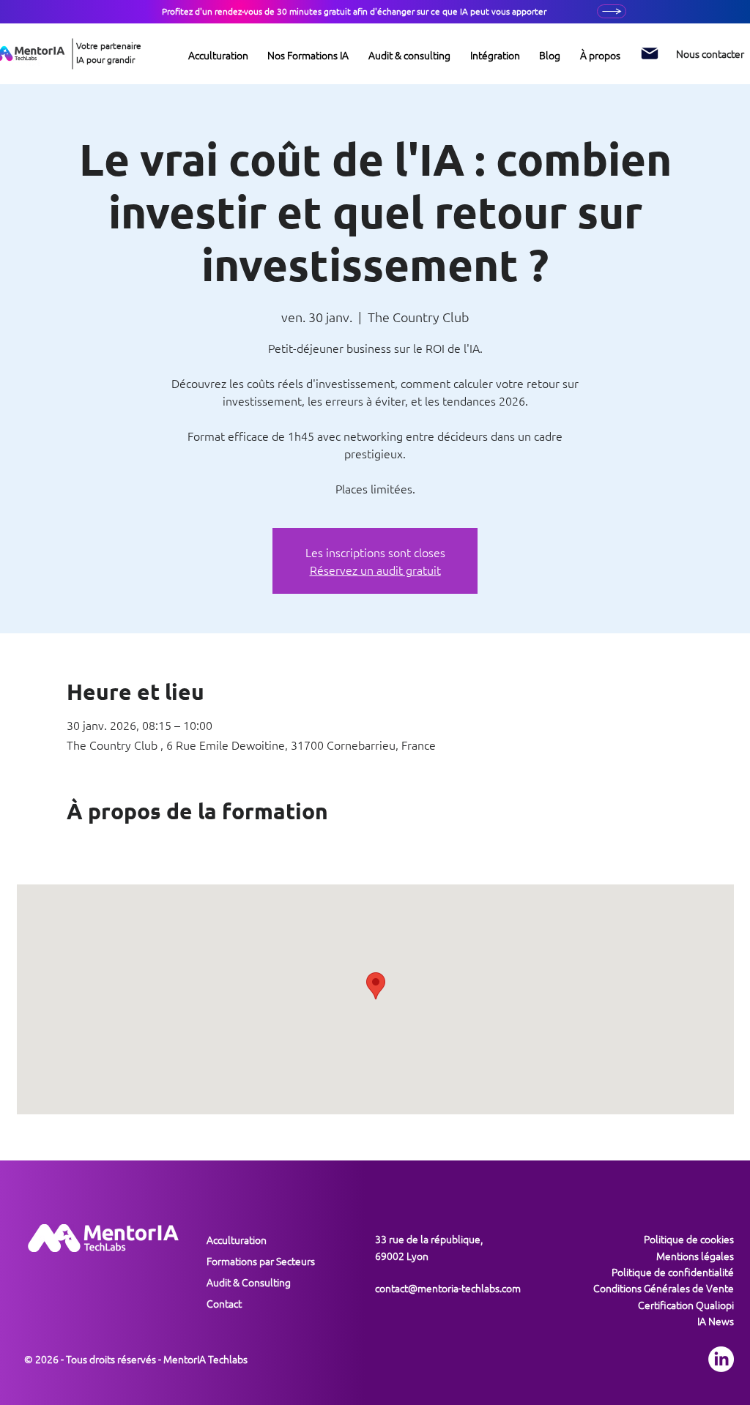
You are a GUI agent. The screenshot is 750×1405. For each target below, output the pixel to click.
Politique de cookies (689, 1238)
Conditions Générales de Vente (663, 1288)
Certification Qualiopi (686, 1304)
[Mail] (649, 53)
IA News (715, 1320)
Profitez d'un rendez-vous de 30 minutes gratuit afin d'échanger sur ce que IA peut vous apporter (354, 11)
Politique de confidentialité (673, 1271)
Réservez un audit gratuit (375, 570)
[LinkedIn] (721, 1359)
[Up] (611, 11)
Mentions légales (695, 1255)
